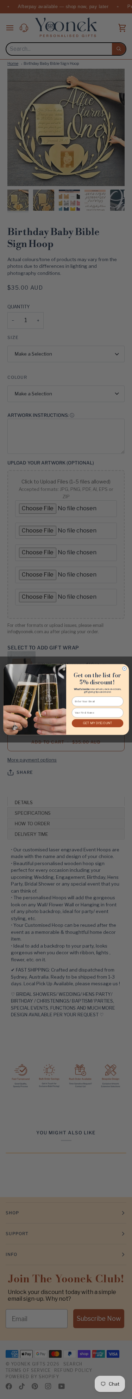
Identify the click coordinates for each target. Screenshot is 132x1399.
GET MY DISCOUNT (97, 723)
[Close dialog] (124, 669)
